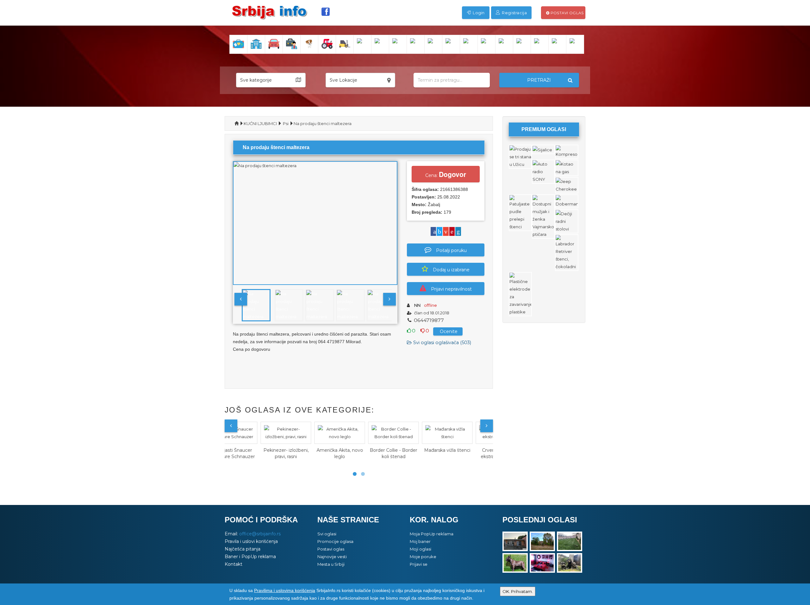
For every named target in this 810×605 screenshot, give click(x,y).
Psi (286, 123)
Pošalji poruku (451, 250)
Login (478, 12)
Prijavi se (418, 564)
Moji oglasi (420, 548)
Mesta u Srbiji (331, 564)
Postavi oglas (566, 12)
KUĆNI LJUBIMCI (260, 123)
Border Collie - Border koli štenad (359, 453)
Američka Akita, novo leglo (305, 453)
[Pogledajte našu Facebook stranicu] (325, 11)
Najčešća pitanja (242, 549)
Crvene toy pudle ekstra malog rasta (466, 453)
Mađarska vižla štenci (413, 450)
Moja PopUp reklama (431, 533)
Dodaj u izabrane (451, 270)
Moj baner (420, 541)
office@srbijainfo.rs (260, 534)
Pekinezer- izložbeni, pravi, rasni (251, 453)
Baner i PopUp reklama (250, 556)
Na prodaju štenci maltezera (323, 123)
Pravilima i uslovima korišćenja (284, 590)
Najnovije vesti (332, 556)
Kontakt (233, 564)
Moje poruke (423, 556)
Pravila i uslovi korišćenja (251, 541)
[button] (271, 80)
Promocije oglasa (335, 541)
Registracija (514, 12)
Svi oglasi (326, 533)
